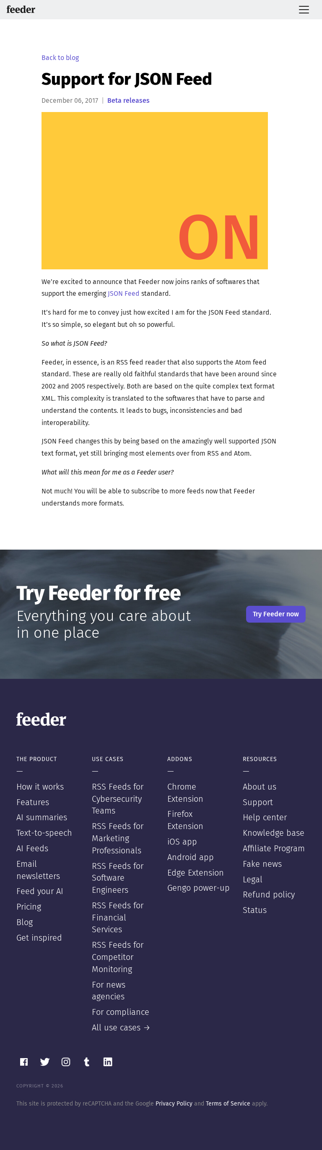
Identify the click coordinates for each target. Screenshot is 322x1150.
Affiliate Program (274, 849)
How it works (40, 787)
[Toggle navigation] (304, 10)
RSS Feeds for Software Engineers (117, 878)
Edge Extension (195, 873)
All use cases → (121, 1028)
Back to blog (60, 58)
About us (259, 787)
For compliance (120, 1012)
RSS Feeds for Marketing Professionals (117, 838)
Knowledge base (273, 833)
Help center (265, 818)
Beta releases (128, 100)
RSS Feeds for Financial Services (117, 918)
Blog (24, 922)
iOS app (182, 842)
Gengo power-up (198, 888)
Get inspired (39, 938)
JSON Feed (124, 293)
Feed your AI (39, 891)
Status (255, 910)
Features (32, 802)
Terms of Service (228, 1104)
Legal (252, 880)
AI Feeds (32, 849)
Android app (190, 857)
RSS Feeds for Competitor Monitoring (117, 957)
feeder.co (21, 9)
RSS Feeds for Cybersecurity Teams (117, 799)
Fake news (262, 864)
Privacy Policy (174, 1104)
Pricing (28, 907)
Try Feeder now (276, 614)
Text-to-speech (44, 833)
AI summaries (41, 818)
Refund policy (269, 895)
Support (258, 802)
